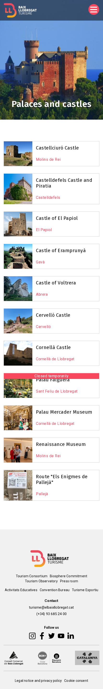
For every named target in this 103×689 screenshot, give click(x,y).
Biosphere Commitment (68, 576)
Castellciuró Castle (57, 148)
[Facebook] (42, 636)
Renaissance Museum (61, 444)
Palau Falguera (53, 380)
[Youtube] (61, 636)
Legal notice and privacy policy (38, 681)
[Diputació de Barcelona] (49, 658)
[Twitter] (51, 636)
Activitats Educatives (21, 590)
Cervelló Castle (53, 315)
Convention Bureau (54, 590)
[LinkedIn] (70, 636)
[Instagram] (32, 636)
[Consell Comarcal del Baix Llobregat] (14, 658)
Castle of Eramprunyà (61, 250)
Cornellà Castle (53, 347)
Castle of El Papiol (57, 218)
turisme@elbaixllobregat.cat (51, 607)
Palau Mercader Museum (64, 412)
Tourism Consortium (32, 576)
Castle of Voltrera (56, 283)
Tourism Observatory (41, 581)
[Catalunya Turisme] (87, 658)
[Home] (20, 10)
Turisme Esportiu (85, 590)
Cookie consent (76, 681)
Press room (69, 581)
